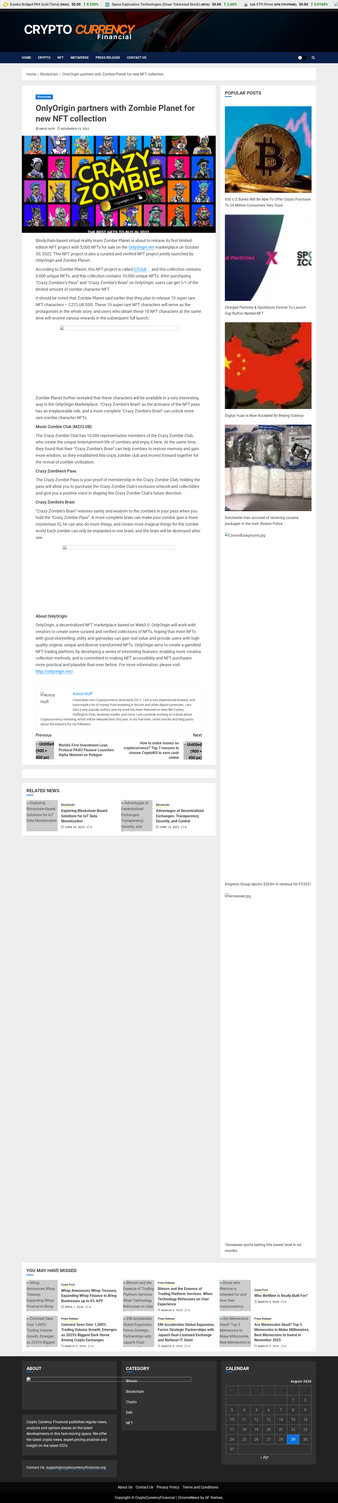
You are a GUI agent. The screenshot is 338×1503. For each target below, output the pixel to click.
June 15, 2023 (169, 827)
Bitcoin (131, 1381)
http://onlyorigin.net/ (54, 671)
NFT (60, 57)
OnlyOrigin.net (141, 247)
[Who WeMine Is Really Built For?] (235, 1295)
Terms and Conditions (200, 1487)
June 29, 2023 (75, 827)
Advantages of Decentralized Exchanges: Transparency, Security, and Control (180, 816)
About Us (125, 1487)
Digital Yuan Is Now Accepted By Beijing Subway (264, 415)
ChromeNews (188, 1497)
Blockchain (44, 96)
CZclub (140, 269)
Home (26, 57)
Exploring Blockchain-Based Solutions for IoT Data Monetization (84, 816)
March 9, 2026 (172, 1310)
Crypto (44, 57)
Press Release (108, 57)
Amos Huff (47, 128)
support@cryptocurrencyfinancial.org (76, 1467)
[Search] (313, 57)
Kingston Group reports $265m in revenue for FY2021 (268, 884)
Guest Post (68, 1284)
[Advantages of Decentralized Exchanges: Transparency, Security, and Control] (136, 815)
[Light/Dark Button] (302, 57)
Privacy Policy (168, 1487)
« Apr (264, 1457)
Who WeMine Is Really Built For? (281, 1295)
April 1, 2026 (74, 1307)
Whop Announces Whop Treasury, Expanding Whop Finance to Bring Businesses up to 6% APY (89, 1295)
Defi (129, 1412)
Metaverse (80, 57)
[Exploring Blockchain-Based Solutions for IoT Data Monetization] (42, 815)
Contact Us (136, 57)
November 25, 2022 (75, 128)
